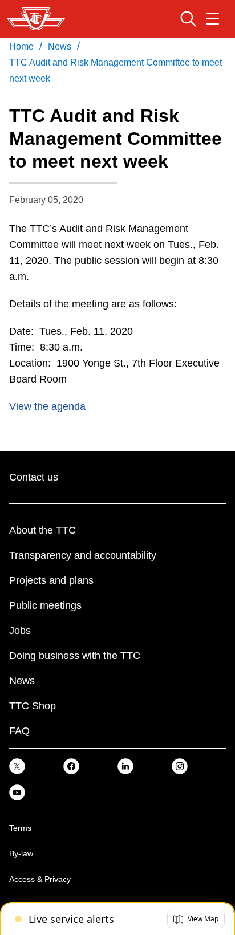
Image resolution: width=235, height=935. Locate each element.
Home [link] (21, 46)
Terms (20, 827)
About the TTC (42, 530)
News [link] (59, 46)
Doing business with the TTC (74, 655)
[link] (17, 766)
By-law (21, 853)
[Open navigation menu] (212, 19)
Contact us (33, 477)
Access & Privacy (40, 879)
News (22, 680)
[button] (196, 919)
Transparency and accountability (82, 555)
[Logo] (36, 19)
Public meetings (45, 605)
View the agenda (47, 406)
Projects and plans (51, 580)
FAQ (19, 731)
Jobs (20, 630)
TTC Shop (32, 706)
